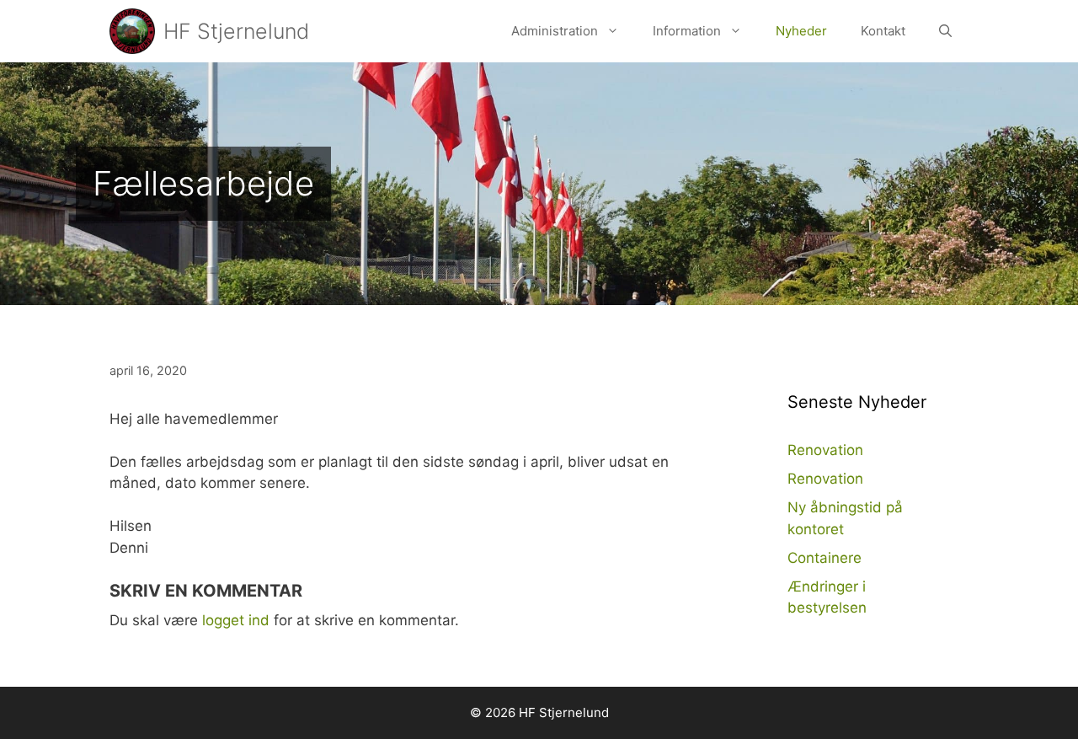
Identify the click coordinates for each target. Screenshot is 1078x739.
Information (687, 31)
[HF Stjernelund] (132, 31)
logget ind (236, 620)
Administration (554, 31)
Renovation (825, 450)
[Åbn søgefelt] (945, 31)
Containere (824, 557)
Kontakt (883, 31)
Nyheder (801, 31)
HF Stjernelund (236, 31)
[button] (617, 31)
